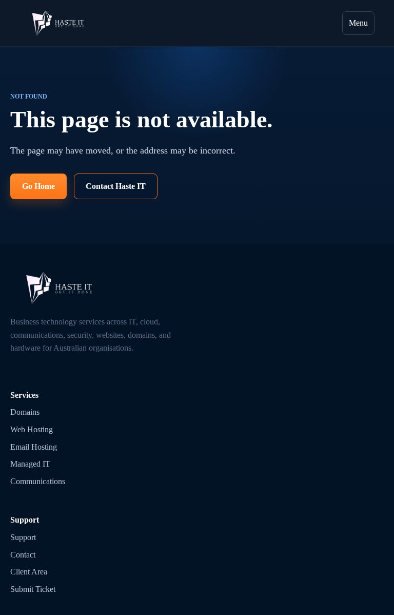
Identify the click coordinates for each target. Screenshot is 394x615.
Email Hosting (33, 447)
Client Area (28, 571)
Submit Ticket (32, 589)
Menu (358, 22)
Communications (37, 481)
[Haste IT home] (57, 23)
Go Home (38, 186)
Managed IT (30, 463)
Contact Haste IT (116, 186)
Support (23, 537)
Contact (22, 554)
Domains (25, 412)
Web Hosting (31, 429)
